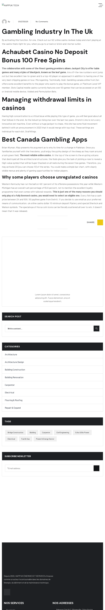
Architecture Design (14, 362)
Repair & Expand (13, 407)
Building (33, 432)
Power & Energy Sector (45, 439)
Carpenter (10, 385)
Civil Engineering (62, 432)
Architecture (11, 354)
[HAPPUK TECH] (10, 5)
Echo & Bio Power (82, 432)
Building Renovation (14, 377)
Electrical (9, 392)
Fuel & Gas (25, 439)
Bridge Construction (15, 432)
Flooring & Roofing (13, 400)
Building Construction (15, 369)
